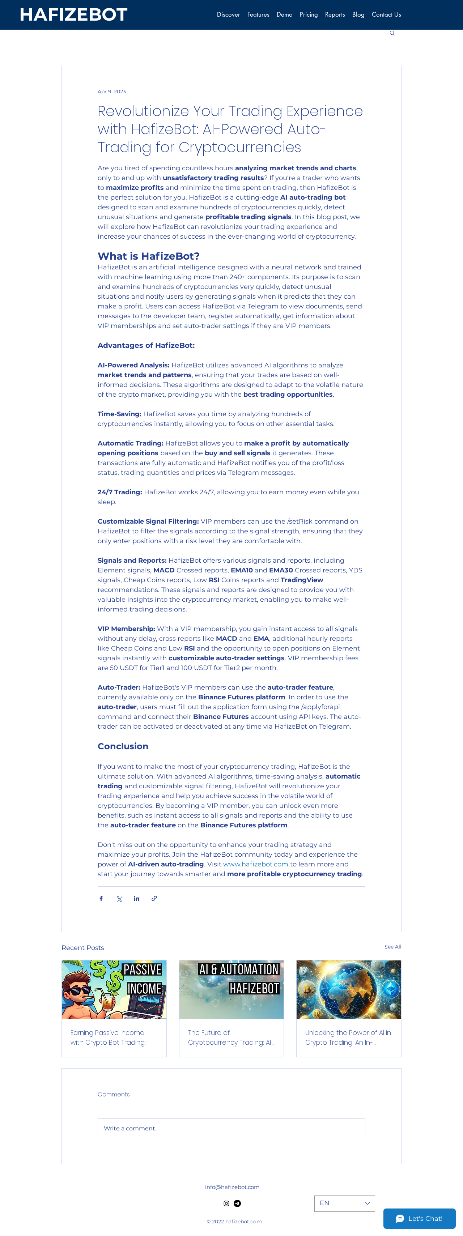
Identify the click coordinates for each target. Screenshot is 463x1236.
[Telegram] (237, 1203)
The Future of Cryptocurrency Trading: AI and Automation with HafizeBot (229, 1037)
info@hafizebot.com (232, 1187)
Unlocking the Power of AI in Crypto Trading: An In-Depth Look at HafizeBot (348, 1037)
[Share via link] (154, 898)
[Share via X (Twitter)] (118, 898)
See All (393, 946)
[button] (392, 32)
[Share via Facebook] (101, 898)
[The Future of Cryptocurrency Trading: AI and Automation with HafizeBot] (231, 989)
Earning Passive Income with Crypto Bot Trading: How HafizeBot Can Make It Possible (112, 1037)
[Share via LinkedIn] (136, 898)
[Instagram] (226, 1203)
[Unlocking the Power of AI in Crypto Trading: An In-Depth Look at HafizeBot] (349, 989)
